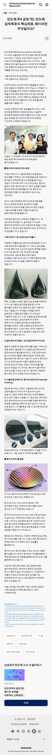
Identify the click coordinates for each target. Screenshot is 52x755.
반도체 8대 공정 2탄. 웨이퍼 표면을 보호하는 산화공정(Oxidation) (24, 606)
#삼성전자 (10, 635)
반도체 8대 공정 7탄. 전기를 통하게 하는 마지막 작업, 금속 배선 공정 (25, 618)
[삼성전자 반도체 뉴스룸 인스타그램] (23, 731)
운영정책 (31, 719)
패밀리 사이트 (13, 739)
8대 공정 (13, 13)
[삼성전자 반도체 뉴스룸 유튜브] (12, 731)
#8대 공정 (30, 652)
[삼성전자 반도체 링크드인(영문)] (39, 731)
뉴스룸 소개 (20, 719)
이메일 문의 (34, 724)
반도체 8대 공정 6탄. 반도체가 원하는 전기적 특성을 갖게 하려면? (25, 616)
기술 (5, 13)
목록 (26, 702)
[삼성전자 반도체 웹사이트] (34, 731)
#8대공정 (23, 644)
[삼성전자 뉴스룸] (28, 731)
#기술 (40, 635)
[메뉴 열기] (5, 4)
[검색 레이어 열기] (40, 4)
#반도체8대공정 (13, 652)
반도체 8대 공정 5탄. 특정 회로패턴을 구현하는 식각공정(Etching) (25, 614)
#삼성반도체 (26, 635)
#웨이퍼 (9, 644)
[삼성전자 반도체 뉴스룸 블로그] (18, 731)
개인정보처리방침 (19, 724)
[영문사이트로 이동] (46, 4)
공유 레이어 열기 (46, 38)
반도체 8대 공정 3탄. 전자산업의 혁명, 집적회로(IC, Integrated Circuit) (26, 608)
